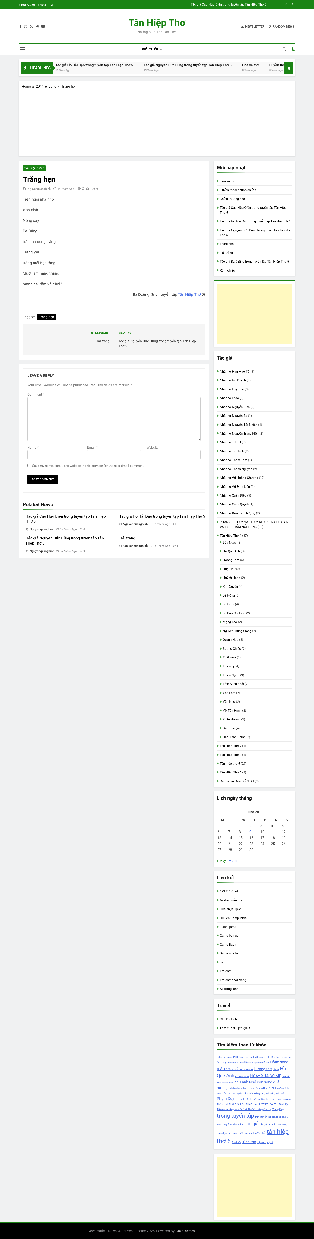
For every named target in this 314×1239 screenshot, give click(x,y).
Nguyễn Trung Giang (237, 631)
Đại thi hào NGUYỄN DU (237, 781)
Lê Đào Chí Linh (234, 613)
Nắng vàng (259, 1093)
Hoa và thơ (230, 65)
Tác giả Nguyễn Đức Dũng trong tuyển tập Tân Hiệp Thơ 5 (167, 65)
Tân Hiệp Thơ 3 (230, 755)
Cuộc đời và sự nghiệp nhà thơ (253, 1062)
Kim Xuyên (230, 587)
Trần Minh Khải (233, 684)
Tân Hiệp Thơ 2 (230, 746)
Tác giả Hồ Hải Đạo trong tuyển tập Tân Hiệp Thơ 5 (74, 65)
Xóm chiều (227, 270)
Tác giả (251, 1123)
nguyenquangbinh (39, 189)
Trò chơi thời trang (233, 980)
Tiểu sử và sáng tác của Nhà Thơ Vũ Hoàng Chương (244, 1109)
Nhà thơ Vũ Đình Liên (235, 487)
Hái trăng (127, 538)
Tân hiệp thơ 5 (34, 168)
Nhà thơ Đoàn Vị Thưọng (237, 513)
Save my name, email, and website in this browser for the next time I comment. (88, 466)
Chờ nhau (231, 1062)
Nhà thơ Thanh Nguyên (236, 469)
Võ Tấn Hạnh (232, 711)
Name (33, 447)
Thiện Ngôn (231, 675)
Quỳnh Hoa (230, 640)
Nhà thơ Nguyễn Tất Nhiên (238, 425)
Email (92, 447)
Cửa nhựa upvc (230, 909)
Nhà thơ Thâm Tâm (233, 460)
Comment (35, 394)
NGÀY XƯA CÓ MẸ (265, 1076)
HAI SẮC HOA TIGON (241, 1069)
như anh (241, 1082)
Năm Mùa (248, 1093)
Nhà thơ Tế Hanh (232, 451)
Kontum (239, 1076)
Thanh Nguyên (283, 1099)
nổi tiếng (270, 1093)
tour (223, 962)
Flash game (228, 927)
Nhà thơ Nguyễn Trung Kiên (239, 433)
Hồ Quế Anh (231, 551)
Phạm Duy (225, 1098)
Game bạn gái (229, 936)
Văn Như (229, 702)
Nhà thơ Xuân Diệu (233, 495)
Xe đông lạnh (229, 989)
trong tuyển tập (235, 1116)
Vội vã (270, 1142)
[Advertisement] (157, 121)
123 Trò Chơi (229, 891)
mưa (246, 1076)
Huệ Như (229, 569)
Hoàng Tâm (231, 560)
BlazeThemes (185, 1231)
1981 (235, 1057)
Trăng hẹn (46, 317)
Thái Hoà (229, 657)
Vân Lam (229, 693)
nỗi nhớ (280, 1093)
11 (273, 832)
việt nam (261, 1142)
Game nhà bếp (230, 953)
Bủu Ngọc (230, 542)
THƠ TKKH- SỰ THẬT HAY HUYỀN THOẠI (251, 1104)
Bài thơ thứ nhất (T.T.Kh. (262, 1057)
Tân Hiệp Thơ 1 (230, 536)
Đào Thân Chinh (234, 737)
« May (221, 861)
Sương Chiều (232, 649)
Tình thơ (249, 1142)
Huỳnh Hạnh (231, 578)
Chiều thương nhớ (232, 199)
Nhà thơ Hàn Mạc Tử (234, 371)
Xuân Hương (231, 719)
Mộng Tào (230, 622)
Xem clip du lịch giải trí (236, 1028)
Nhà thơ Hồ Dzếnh (233, 380)
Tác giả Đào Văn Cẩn (255, 1133)
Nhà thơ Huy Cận (232, 389)
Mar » (233, 861)
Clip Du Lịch (228, 1019)
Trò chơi (226, 971)
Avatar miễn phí (231, 900)
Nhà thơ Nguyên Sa (233, 416)
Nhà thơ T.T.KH (230, 442)
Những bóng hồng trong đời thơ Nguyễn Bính (253, 1088)
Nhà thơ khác (229, 398)
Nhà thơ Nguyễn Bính (235, 407)
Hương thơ (263, 1069)
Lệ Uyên (228, 604)
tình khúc (236, 1142)
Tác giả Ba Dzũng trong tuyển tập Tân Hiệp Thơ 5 (254, 261)
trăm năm (237, 1124)
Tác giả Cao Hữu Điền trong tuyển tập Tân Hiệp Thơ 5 (228, 4)
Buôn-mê (243, 1057)
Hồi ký (276, 1069)
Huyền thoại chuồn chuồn (268, 65)
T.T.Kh (238, 1099)
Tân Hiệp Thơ (157, 22)
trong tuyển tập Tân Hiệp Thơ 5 (271, 1117)
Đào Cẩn (229, 728)
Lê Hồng (229, 595)
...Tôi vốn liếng (224, 1057)
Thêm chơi (222, 1104)
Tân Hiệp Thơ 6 (230, 772)
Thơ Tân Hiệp (281, 1104)
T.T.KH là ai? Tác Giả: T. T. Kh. (258, 1099)
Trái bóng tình (224, 1124)
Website (152, 447)
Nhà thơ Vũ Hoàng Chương (239, 478)
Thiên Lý (229, 666)
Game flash (228, 945)
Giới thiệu (150, 49)
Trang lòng (278, 1109)
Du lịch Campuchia (233, 918)
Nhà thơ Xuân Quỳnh (234, 504)
